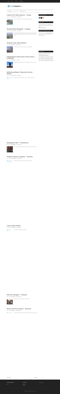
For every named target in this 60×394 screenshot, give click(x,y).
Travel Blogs (41, 382)
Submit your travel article (42, 27)
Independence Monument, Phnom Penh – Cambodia (21, 57)
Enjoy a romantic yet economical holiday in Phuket (46, 58)
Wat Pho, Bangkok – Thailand (17, 295)
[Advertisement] (38, 6)
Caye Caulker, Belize (14, 226)
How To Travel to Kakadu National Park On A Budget (46, 60)
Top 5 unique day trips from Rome (43, 55)
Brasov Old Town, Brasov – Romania (19, 309)
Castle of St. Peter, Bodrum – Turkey (19, 15)
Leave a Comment (19, 30)
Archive (8, 384)
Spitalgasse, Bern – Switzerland (17, 143)
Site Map (24, 385)
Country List (24, 384)
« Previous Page (9, 377)
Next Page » (35, 377)
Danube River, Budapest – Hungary (19, 29)
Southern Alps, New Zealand (16, 43)
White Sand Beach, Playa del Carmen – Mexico (20, 72)
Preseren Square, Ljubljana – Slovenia (20, 156)
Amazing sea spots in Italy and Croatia (44, 53)
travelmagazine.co (14, 6)
